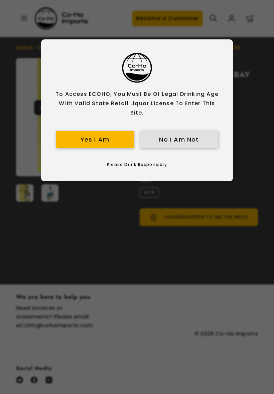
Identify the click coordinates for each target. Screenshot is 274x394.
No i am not (179, 139)
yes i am (95, 139)
